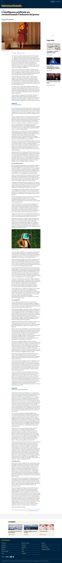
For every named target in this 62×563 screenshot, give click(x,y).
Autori (23, 551)
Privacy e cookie (5, 551)
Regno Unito (11, 19)
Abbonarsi (53, 1)
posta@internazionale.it (33, 510)
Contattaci (4, 545)
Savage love (44, 545)
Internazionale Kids (46, 549)
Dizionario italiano (25, 543)
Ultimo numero (45, 547)
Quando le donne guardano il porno (20, 389)
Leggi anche (14, 103)
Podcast (43, 543)
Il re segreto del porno (16, 104)
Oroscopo (24, 545)
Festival (3, 549)
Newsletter (24, 553)
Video (3, 553)
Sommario (4, 547)
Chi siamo (4, 543)
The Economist (5, 19)
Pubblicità (24, 547)
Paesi (23, 549)
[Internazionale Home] (6, 540)
